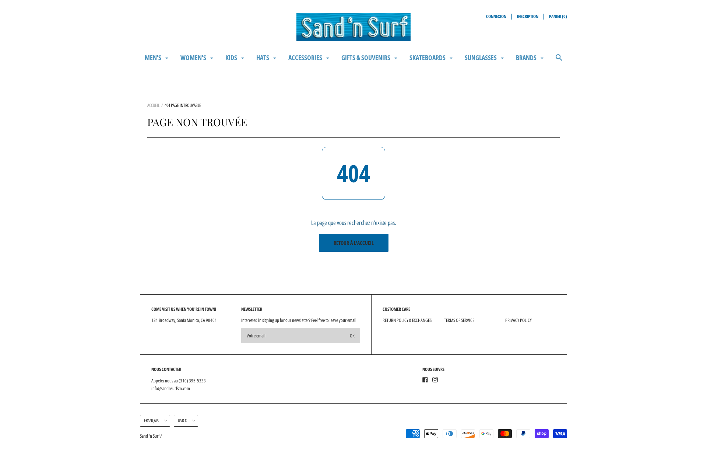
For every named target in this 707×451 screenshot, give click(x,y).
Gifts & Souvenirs (366, 57)
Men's (153, 57)
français (151, 420)
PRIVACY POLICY (518, 320)
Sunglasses (481, 57)
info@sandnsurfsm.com (170, 388)
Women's (193, 57)
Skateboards (428, 57)
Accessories (305, 57)
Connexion (496, 16)
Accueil (153, 105)
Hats (263, 57)
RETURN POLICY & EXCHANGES (407, 320)
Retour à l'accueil (354, 242)
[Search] (559, 61)
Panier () (558, 16)
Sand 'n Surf (150, 436)
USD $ (182, 420)
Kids (231, 57)
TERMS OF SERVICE (459, 320)
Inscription (527, 16)
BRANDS (527, 57)
